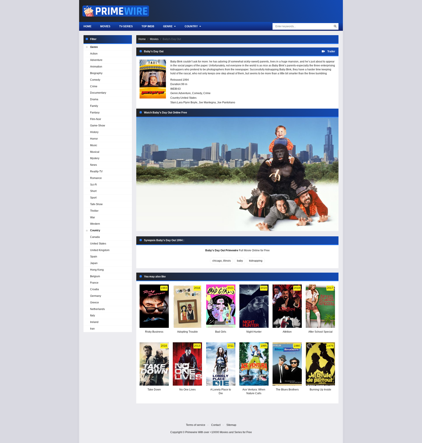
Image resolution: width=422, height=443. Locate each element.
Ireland (94, 322)
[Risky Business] (154, 306)
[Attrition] (287, 306)
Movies (105, 26)
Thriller (94, 210)
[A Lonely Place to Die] (220, 364)
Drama (94, 99)
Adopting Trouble (187, 331)
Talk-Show (96, 204)
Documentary (98, 92)
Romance (96, 178)
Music (93, 145)
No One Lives (187, 389)
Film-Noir (95, 119)
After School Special (320, 331)
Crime (207, 93)
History (94, 132)
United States (188, 97)
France (94, 282)
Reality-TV (96, 171)
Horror (94, 138)
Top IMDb (148, 26)
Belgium (95, 276)
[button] (237, 174)
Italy (92, 315)
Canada (95, 237)
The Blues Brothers (287, 389)
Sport (93, 197)
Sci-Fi (93, 184)
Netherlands (97, 309)
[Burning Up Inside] (320, 364)
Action (94, 53)
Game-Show (97, 125)
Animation (96, 66)
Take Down (154, 389)
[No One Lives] (187, 364)
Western (95, 223)
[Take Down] (154, 364)
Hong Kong (97, 269)
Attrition (287, 331)
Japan (94, 263)
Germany (95, 295)
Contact (215, 425)
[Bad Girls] (220, 306)
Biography (96, 73)
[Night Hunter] (254, 306)
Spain (93, 256)
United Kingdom (99, 250)
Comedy (197, 93)
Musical (94, 151)
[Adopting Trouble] (187, 306)
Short (93, 191)
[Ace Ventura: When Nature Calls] (254, 364)
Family (94, 106)
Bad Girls (220, 331)
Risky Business (154, 331)
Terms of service (195, 425)
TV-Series (126, 26)
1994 (186, 79)
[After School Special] (320, 306)
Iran (92, 328)
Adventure (184, 93)
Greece (94, 302)
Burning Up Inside (320, 389)
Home (87, 26)
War (92, 217)
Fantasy (95, 112)
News (93, 164)
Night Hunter (254, 331)
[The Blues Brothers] (287, 364)
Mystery (94, 158)
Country (191, 26)
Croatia (94, 289)
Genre (168, 26)
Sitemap (231, 425)
